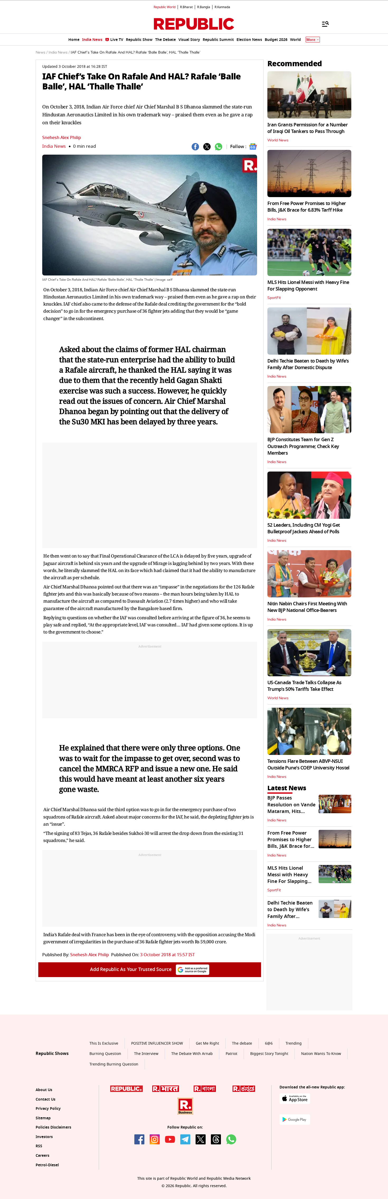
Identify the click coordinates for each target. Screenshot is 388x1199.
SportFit (274, 298)
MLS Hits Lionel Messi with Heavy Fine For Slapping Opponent (308, 285)
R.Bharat (186, 7)
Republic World (165, 7)
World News (277, 140)
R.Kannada (222, 7)
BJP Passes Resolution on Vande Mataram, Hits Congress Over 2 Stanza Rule (291, 811)
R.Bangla (203, 7)
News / (42, 52)
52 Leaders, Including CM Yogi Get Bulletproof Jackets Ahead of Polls (303, 528)
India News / (59, 52)
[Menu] (323, 23)
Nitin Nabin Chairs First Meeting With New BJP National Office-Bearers (307, 607)
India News (54, 146)
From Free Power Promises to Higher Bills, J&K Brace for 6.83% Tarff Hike (306, 206)
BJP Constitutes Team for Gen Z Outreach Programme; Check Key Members (303, 446)
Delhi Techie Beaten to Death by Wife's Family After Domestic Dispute (308, 364)
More (310, 39)
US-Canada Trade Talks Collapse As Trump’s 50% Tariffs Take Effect (304, 686)
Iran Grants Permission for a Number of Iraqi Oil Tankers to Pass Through (307, 128)
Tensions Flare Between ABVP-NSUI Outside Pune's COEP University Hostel (308, 764)
